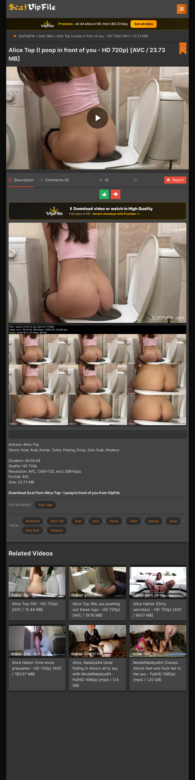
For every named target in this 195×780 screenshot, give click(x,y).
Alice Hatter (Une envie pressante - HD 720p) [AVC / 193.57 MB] (37, 668)
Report (178, 180)
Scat (78, 521)
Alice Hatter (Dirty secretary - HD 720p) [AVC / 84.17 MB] (157, 609)
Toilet (133, 521)
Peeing (153, 521)
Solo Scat (32, 530)
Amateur (56, 530)
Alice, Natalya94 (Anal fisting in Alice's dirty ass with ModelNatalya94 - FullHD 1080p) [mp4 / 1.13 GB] (96, 674)
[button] (181, 9)
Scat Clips (46, 36)
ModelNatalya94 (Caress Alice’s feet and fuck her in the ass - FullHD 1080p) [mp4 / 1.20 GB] (157, 671)
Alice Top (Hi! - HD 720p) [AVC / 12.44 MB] (35, 606)
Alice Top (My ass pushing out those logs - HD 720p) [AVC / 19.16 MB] (96, 609)
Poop (173, 521)
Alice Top (57, 521)
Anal (95, 521)
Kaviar (114, 521)
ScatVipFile (27, 36)
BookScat (32, 521)
